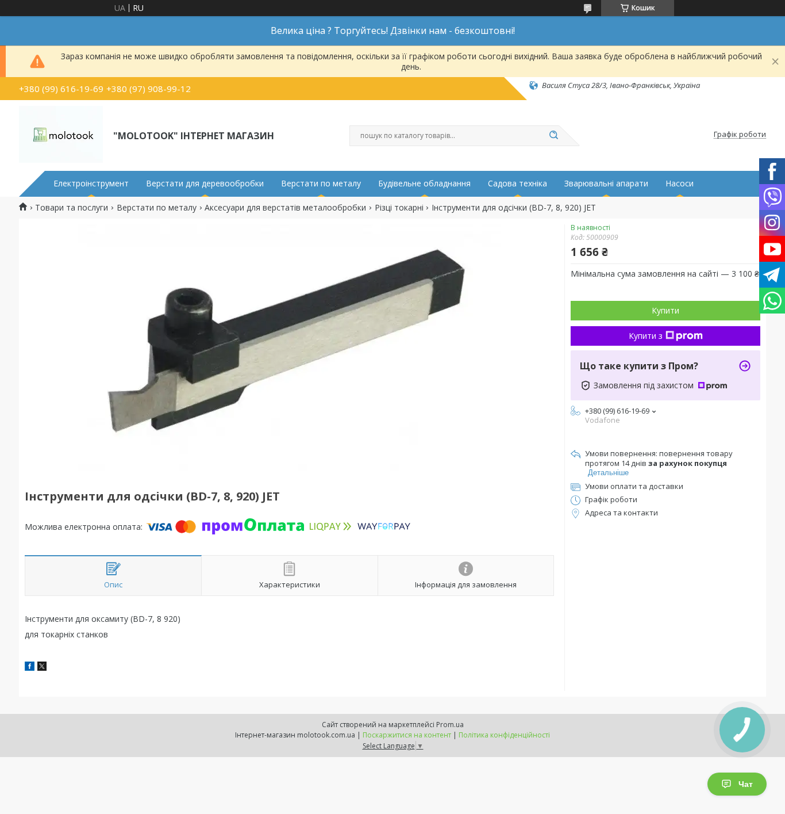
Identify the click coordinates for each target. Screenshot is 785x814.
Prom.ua (450, 724)
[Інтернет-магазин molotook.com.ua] (61, 134)
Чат (745, 784)
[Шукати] (553, 135)
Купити (665, 310)
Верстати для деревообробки (205, 183)
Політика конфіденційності (504, 735)
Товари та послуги (71, 207)
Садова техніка (517, 183)
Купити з (646, 335)
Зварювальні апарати (606, 183)
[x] (42, 667)
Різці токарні (399, 207)
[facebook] (29, 667)
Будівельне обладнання (424, 183)
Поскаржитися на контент (407, 735)
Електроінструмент (91, 183)
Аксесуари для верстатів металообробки (285, 207)
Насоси (679, 183)
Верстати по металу (321, 183)
